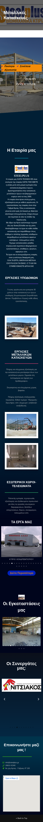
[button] (4, 545)
